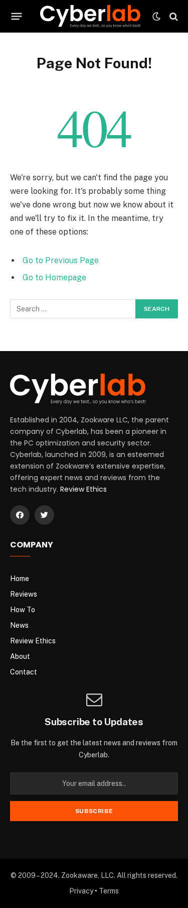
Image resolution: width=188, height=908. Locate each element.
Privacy (81, 891)
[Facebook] (20, 515)
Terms (109, 891)
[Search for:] (73, 308)
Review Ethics (83, 489)
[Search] (172, 16)
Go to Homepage (54, 277)
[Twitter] (44, 515)
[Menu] (17, 17)
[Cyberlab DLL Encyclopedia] (90, 16)
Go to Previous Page (61, 260)
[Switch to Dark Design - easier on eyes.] (156, 16)
